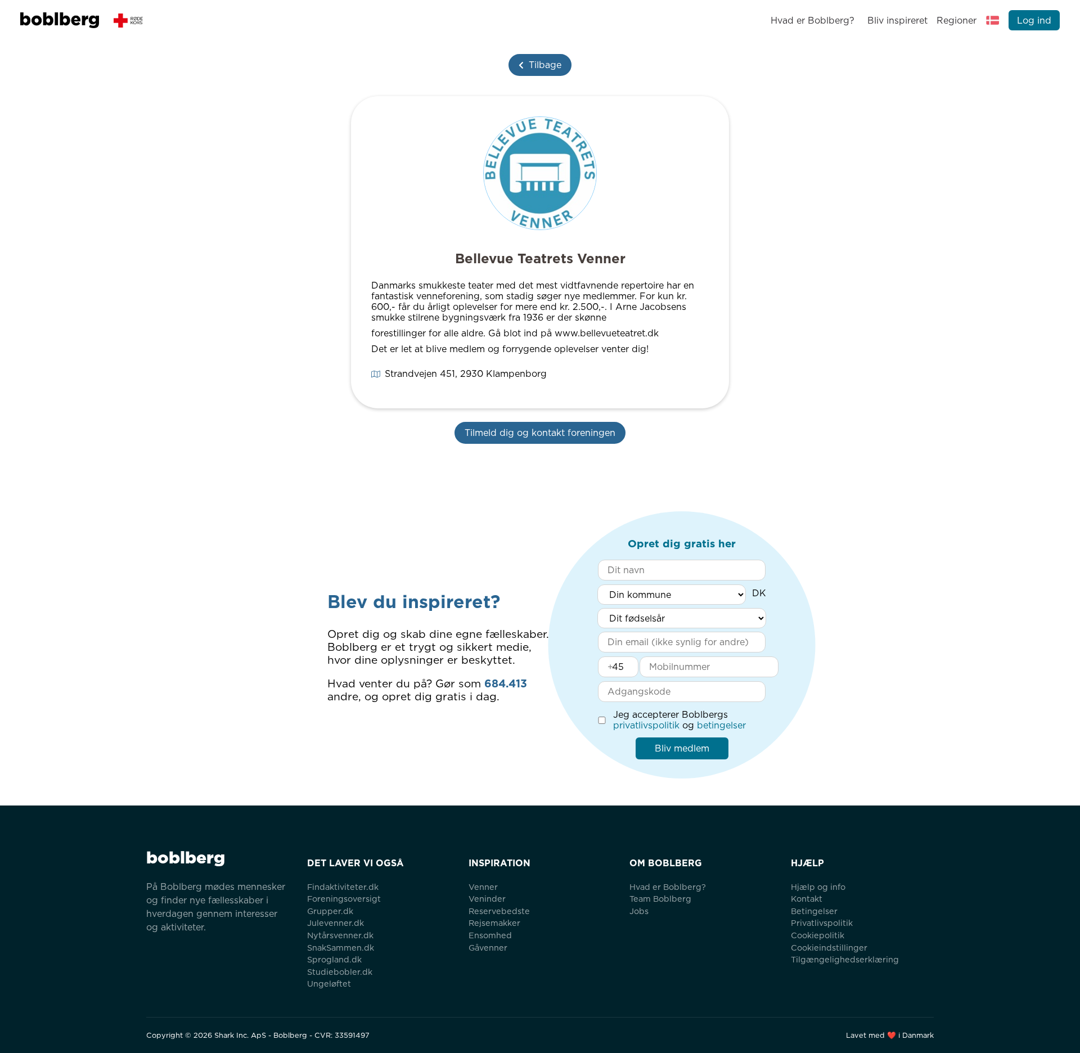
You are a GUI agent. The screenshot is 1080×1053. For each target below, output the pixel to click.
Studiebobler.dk (339, 971)
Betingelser (814, 911)
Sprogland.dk (334, 959)
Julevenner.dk (335, 923)
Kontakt (806, 898)
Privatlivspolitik (822, 923)
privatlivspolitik (646, 725)
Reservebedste (499, 911)
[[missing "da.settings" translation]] (993, 20)
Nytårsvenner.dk (340, 935)
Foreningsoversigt (344, 898)
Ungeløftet (329, 983)
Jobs (639, 911)
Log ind (1034, 20)
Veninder (487, 898)
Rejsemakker (494, 923)
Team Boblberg (660, 898)
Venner (483, 887)
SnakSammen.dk (340, 947)
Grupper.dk (330, 911)
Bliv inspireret (897, 20)
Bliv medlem (682, 748)
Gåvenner (488, 947)
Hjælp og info (818, 887)
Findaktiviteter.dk (343, 887)
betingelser (721, 725)
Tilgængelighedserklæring (845, 959)
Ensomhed (490, 935)
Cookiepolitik (817, 935)
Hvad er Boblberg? (812, 20)
